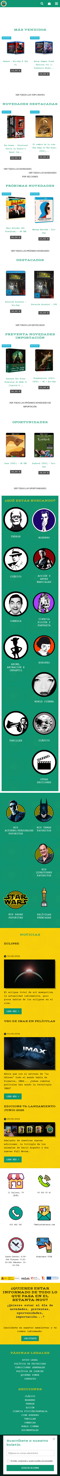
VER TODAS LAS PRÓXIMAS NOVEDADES (30, 251)
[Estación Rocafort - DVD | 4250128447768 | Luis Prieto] (44, 284)
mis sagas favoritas (16, 916)
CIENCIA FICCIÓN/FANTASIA (30, 1411)
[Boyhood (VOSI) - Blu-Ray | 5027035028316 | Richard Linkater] (44, 445)
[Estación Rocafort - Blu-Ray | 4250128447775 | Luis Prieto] (16, 283)
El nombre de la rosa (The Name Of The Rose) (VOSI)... (44, 148)
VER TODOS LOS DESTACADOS (30, 325)
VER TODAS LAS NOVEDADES (18, 169)
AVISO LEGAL (30, 1360)
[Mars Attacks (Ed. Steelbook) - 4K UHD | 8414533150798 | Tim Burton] (16, 209)
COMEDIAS (30, 1422)
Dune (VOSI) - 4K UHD (15, 464)
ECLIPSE (11, 943)
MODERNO (44, 537)
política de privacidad (44, 1461)
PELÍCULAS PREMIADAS (44, 916)
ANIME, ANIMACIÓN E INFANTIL (16, 667)
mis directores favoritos (44, 872)
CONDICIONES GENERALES (30, 1367)
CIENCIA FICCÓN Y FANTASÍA (44, 622)
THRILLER (15, 740)
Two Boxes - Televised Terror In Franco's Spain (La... (16, 149)
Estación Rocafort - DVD (44, 305)
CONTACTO (30, 1379)
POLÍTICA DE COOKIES (30, 1371)
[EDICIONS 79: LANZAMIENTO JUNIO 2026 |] (30, 1129)
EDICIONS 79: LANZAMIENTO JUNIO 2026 (30, 1108)
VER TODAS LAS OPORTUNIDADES (30, 488)
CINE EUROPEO (30, 1415)
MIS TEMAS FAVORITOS (44, 829)
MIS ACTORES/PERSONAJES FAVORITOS (16, 830)
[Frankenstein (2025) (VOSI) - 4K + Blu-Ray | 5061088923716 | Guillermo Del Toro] (44, 360)
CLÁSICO (15, 576)
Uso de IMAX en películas (29, 1021)
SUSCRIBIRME (30, 1468)
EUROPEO (44, 662)
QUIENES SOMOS (30, 1375)
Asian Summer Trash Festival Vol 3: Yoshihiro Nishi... (44, 64)
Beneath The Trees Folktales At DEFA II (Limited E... (15, 382)
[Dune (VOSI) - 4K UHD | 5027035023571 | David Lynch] (16, 445)
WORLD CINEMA (44, 701)
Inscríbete (30, 1338)
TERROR (16, 536)
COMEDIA (15, 621)
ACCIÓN (30, 1407)
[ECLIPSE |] (30, 974)
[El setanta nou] (3, 4)
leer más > (12, 1011)
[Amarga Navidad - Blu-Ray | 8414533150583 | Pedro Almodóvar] (44, 210)
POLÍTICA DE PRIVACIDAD (30, 1364)
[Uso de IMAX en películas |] (30, 1054)
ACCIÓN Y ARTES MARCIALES (44, 579)
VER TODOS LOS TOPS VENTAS (30, 95)
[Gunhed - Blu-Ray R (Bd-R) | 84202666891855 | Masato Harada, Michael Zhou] (16, 47)
